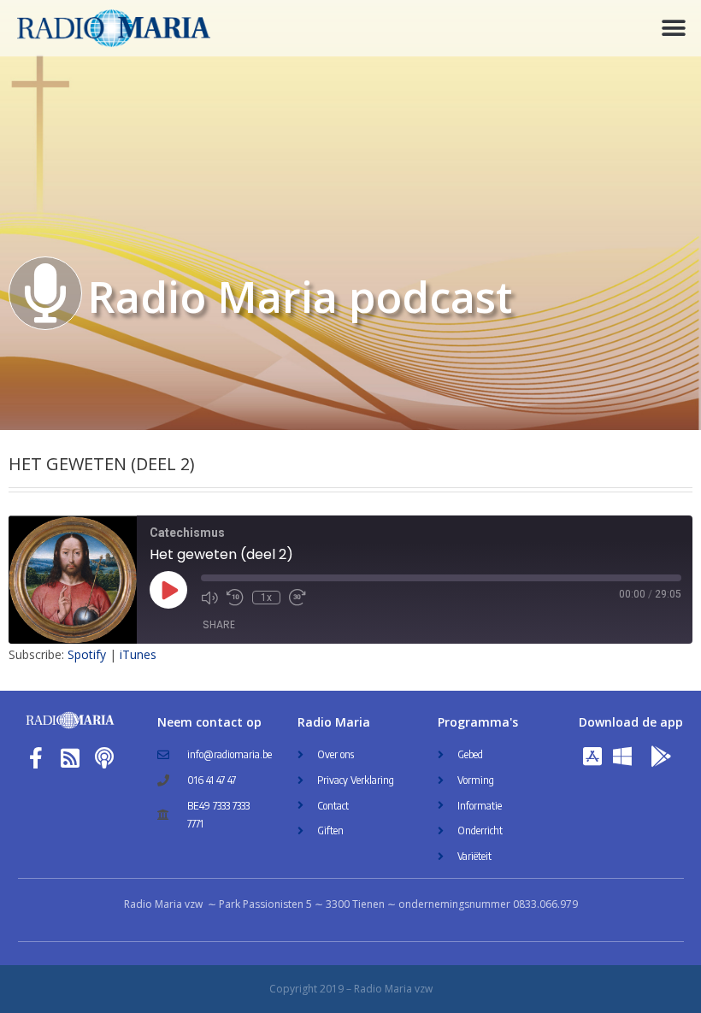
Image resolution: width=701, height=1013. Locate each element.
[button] (673, 28)
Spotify (87, 654)
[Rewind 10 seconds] (235, 597)
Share (219, 624)
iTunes (138, 654)
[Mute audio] (209, 597)
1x (266, 598)
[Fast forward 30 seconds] (297, 597)
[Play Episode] (168, 590)
